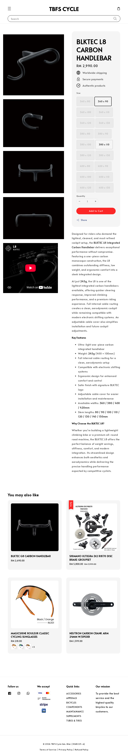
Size (78, 93)
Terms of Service (48, 749)
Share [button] (84, 220)
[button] (9, 8)
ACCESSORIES (73, 693)
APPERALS (71, 698)
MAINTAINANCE (75, 711)
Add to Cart (96, 210)
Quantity (80, 196)
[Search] (115, 18)
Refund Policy (81, 749)
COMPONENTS (74, 707)
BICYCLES (71, 702)
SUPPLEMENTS (73, 716)
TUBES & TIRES (74, 720)
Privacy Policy (66, 749)
